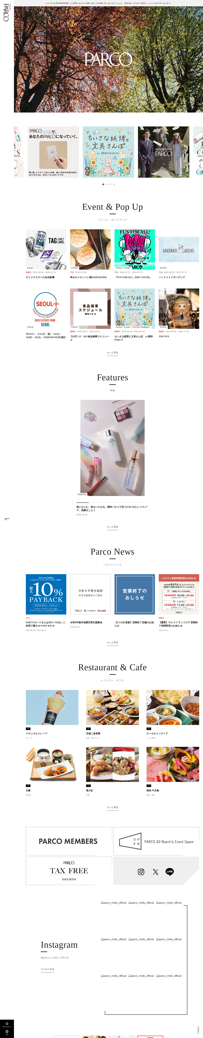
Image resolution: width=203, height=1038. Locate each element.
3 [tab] (110, 184)
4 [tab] (114, 184)
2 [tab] (106, 184)
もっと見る (112, 352)
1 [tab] (103, 184)
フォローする (47, 969)
